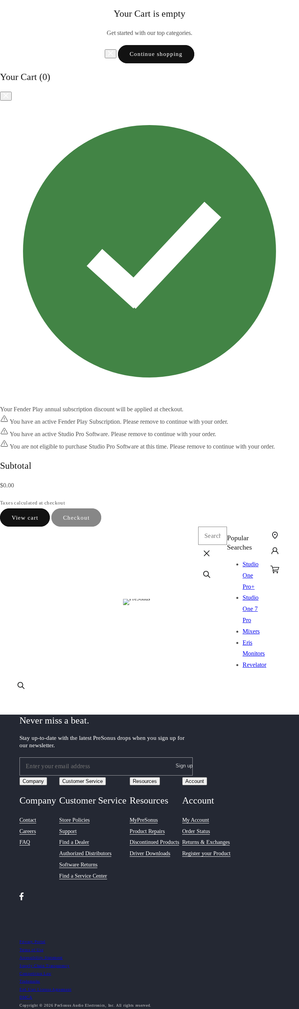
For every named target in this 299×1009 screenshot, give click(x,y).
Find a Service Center (83, 876)
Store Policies (74, 820)
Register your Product (206, 853)
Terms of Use (31, 950)
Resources (145, 781)
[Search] (21, 685)
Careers (27, 831)
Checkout (76, 518)
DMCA (25, 997)
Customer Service (82, 781)
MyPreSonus (144, 820)
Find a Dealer (74, 842)
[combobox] (213, 536)
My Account (195, 820)
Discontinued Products (154, 842)
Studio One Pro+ (251, 575)
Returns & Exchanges (206, 842)
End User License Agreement (45, 989)
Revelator (254, 664)
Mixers (251, 631)
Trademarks (29, 981)
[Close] (110, 53)
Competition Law (35, 973)
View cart (25, 518)
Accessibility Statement (41, 957)
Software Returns (78, 865)
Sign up (184, 766)
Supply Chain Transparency (44, 966)
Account (194, 781)
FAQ (24, 842)
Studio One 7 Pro (251, 608)
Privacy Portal (32, 941)
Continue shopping (156, 54)
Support (68, 831)
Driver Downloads (150, 853)
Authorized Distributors (85, 853)
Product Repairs (147, 831)
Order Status (196, 831)
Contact (27, 820)
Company (33, 781)
